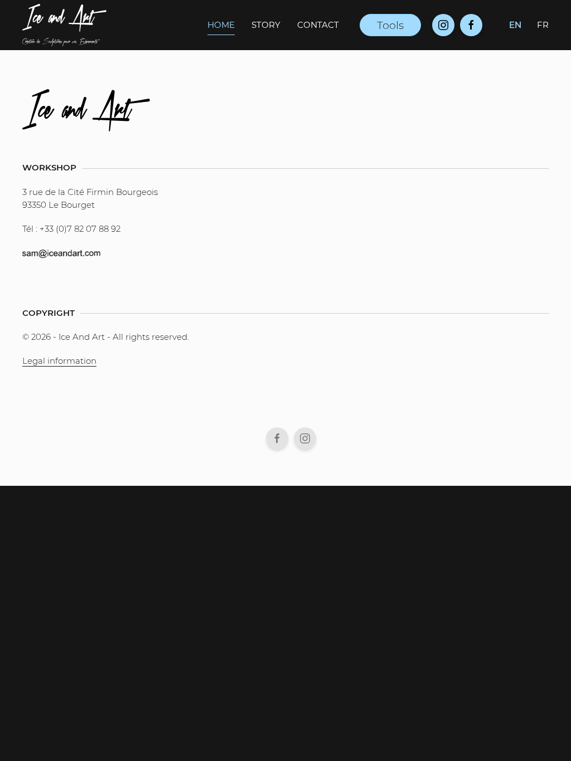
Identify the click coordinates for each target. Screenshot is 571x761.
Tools (390, 25)
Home (221, 24)
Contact (318, 24)
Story (265, 24)
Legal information (59, 360)
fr (543, 24)
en (515, 24)
